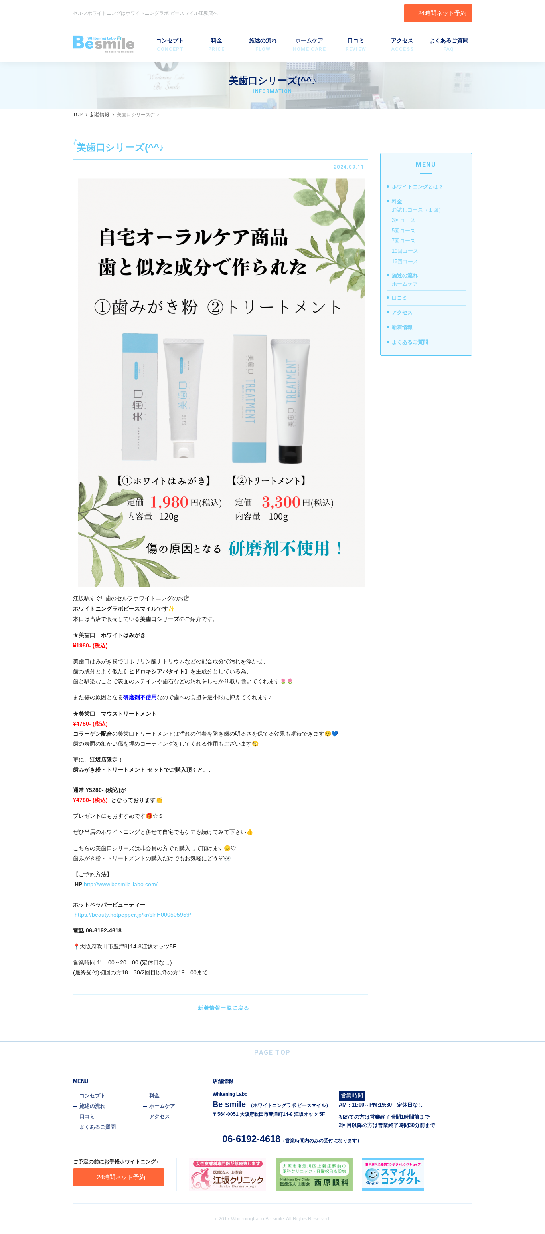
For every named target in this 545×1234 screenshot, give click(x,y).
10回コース (405, 251)
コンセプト (170, 44)
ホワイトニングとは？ (418, 187)
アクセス (402, 44)
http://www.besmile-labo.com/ (121, 884)
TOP (78, 114)
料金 (216, 44)
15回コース (405, 261)
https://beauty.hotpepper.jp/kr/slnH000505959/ (133, 914)
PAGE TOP (272, 1052)
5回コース (403, 231)
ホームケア (309, 44)
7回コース (403, 241)
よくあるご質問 (448, 44)
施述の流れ (263, 44)
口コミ (356, 44)
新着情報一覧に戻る (223, 1008)
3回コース (403, 220)
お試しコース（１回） (418, 210)
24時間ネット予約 (442, 13)
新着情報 (99, 114)
